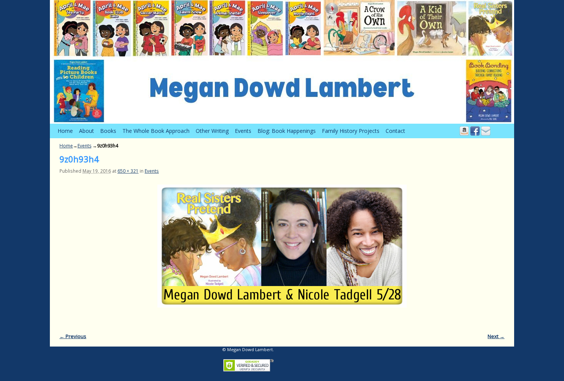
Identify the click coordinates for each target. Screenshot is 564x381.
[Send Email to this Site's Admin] (485, 130)
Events (243, 130)
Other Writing (212, 130)
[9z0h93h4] (282, 246)
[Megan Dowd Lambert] (282, 62)
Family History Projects (350, 130)
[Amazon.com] (464, 130)
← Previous (72, 336)
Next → (496, 336)
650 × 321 (128, 171)
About (86, 130)
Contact (395, 130)
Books (108, 130)
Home (65, 130)
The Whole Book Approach (156, 130)
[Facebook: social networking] (475, 130)
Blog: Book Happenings (286, 130)
